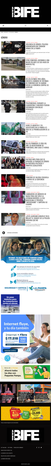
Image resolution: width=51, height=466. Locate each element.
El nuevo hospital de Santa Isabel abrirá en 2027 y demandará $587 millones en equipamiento (25, 396)
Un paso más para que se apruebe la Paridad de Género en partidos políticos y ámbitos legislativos (37, 162)
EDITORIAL (10, 447)
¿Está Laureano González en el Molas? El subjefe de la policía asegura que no (38, 218)
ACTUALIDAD (28, 42)
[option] (8, 393)
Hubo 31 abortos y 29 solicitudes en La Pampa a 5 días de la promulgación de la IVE (37, 128)
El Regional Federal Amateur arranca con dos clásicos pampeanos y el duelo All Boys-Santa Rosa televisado (8, 396)
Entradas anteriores (12, 233)
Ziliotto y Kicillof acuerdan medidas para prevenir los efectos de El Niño (42, 396)
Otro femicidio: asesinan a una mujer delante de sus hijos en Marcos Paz (37, 62)
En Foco (32, 42)
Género (36, 42)
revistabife (29, 50)
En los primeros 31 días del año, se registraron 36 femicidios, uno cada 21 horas (37, 145)
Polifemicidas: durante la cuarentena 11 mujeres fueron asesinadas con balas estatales (37, 106)
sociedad (31, 175)
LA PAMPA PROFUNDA (5, 458)
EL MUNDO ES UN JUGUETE (7, 453)
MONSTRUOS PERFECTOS (6, 450)
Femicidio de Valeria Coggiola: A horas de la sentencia (37, 178)
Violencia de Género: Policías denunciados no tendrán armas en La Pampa (37, 46)
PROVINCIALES (10, 390)
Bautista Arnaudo (30, 181)
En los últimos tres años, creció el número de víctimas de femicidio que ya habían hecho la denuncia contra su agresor (37, 83)
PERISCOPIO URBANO (18, 447)
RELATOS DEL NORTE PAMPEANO (8, 456)
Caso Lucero (33, 192)
